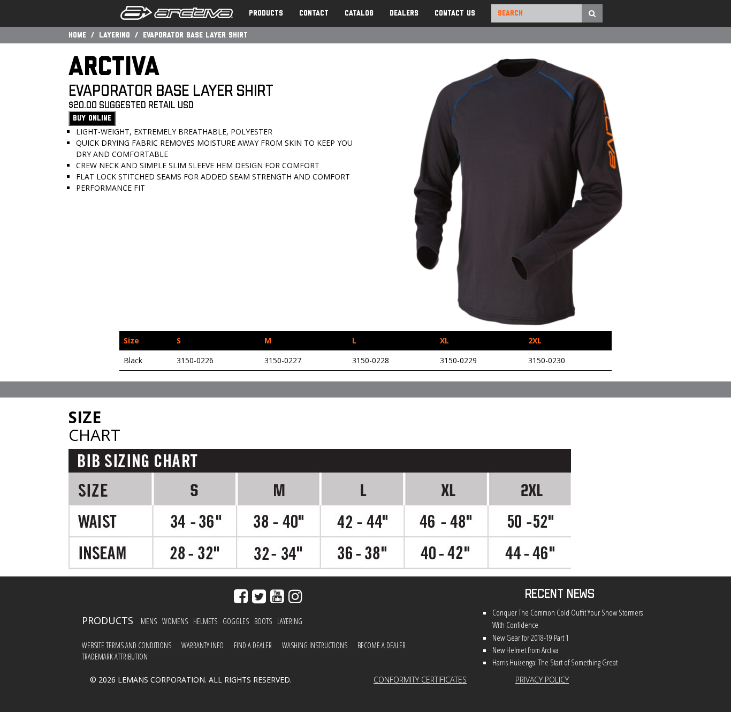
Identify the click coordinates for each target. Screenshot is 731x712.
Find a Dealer (253, 645)
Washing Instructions (314, 645)
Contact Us (455, 13)
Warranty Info (202, 645)
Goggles (236, 621)
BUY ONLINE (92, 118)
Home (77, 35)
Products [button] (266, 13)
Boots (263, 621)
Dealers (404, 13)
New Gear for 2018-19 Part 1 (530, 637)
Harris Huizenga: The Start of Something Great (555, 662)
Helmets (205, 621)
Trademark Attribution (115, 656)
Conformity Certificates (420, 679)
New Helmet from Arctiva (525, 650)
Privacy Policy (542, 679)
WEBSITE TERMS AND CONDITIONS (126, 645)
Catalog (359, 13)
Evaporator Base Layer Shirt (195, 35)
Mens (149, 621)
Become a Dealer (381, 645)
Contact (314, 13)
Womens (175, 621)
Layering (114, 35)
